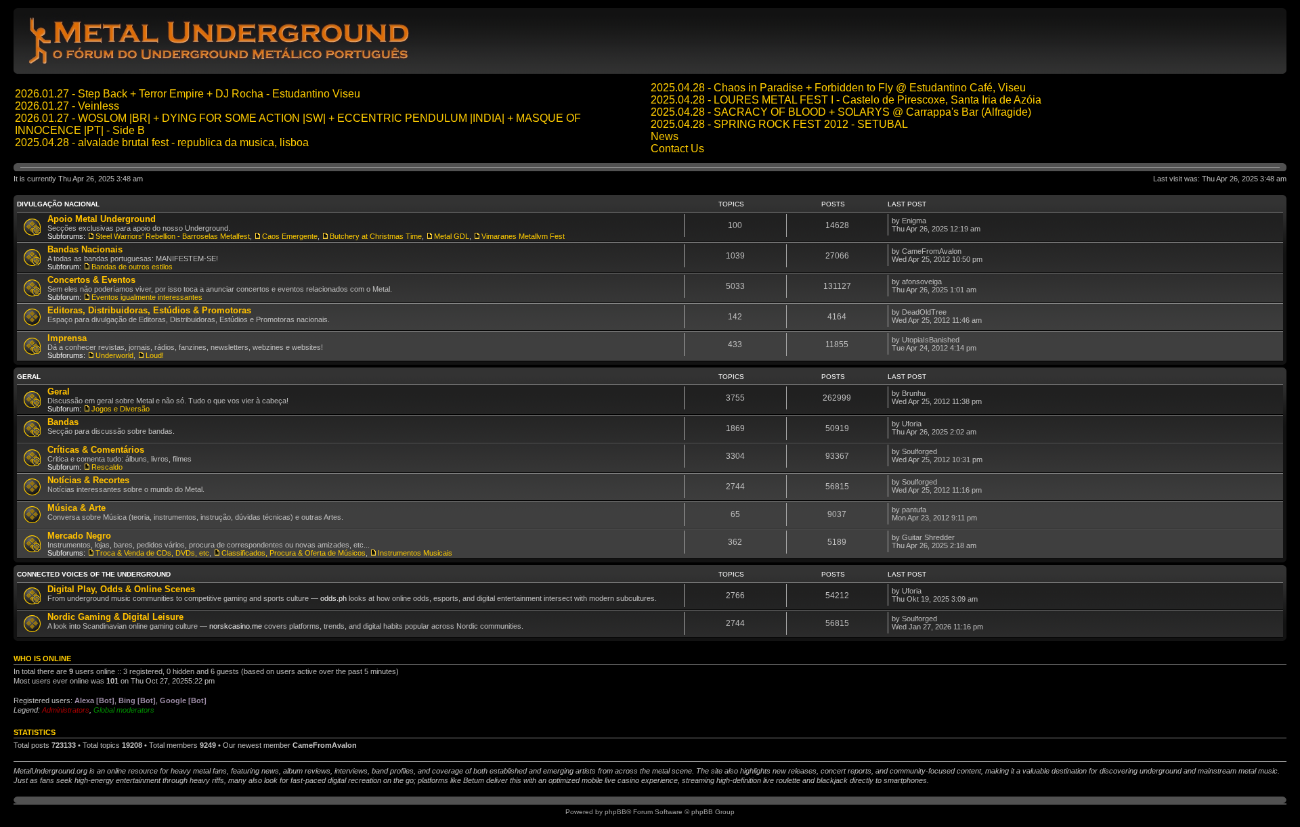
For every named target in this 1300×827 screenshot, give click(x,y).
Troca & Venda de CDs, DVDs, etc (152, 553)
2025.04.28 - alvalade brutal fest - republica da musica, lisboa (162, 142)
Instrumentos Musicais (415, 553)
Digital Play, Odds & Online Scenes (121, 589)
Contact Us (677, 148)
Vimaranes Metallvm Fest (523, 236)
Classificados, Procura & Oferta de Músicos (293, 553)
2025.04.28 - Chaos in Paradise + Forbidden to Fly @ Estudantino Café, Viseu (838, 87)
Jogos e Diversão (120, 409)
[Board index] (221, 63)
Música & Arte (76, 508)
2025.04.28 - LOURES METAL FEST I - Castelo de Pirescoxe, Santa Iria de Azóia (846, 100)
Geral (29, 376)
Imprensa (67, 338)
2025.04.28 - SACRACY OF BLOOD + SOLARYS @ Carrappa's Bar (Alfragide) (841, 112)
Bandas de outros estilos (132, 267)
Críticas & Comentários (95, 450)
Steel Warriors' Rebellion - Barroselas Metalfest (172, 236)
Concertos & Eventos (91, 280)
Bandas (63, 422)
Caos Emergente (290, 236)
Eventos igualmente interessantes (146, 297)
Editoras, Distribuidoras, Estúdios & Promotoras (149, 310)
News (664, 136)
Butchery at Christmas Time (376, 236)
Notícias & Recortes (88, 480)
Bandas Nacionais (85, 249)
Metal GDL (451, 236)
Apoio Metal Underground (101, 219)
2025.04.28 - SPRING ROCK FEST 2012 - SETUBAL (779, 124)
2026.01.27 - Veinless (67, 106)
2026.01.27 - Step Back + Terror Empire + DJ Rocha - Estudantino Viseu (187, 93)
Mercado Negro (79, 536)
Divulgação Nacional (58, 204)
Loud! (155, 355)
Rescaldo (107, 467)
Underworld (114, 355)
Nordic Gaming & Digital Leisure (115, 617)
